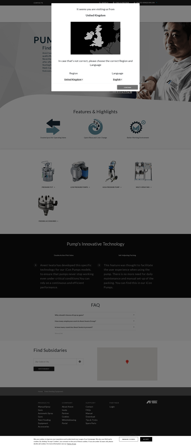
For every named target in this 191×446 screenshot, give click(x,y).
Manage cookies (128, 439)
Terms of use (71, 444)
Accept (146, 439)
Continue (127, 87)
